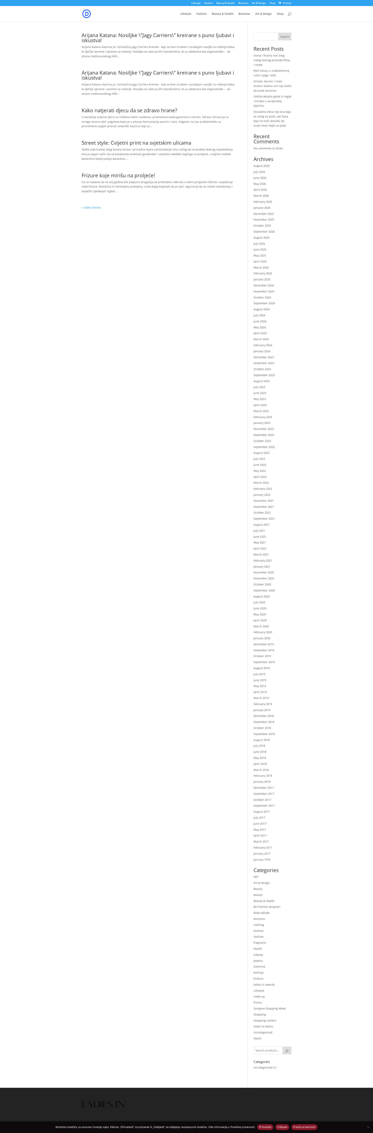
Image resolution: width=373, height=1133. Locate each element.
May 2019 (260, 686)
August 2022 (262, 453)
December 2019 (264, 644)
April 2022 (260, 477)
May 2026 (260, 184)
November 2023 (264, 363)
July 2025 (259, 243)
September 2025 (264, 231)
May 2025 (260, 255)
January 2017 (262, 853)
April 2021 (260, 548)
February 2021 (263, 560)
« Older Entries (91, 207)
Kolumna (259, 966)
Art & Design (259, 3)
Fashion (208, 3)
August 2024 (262, 309)
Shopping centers (265, 1020)
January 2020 (262, 638)
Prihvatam (265, 1127)
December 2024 (264, 285)
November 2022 (264, 435)
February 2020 (263, 632)
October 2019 (262, 656)
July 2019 (259, 674)
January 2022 (262, 495)
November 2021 (264, 507)
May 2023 (260, 399)
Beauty (258, 889)
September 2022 (264, 447)
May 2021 (260, 542)
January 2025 (262, 279)
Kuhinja (259, 972)
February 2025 (263, 273)
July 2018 (259, 746)
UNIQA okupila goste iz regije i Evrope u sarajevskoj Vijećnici (272, 101)
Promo (258, 1002)
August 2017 (262, 811)
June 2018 (260, 752)
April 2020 (260, 620)
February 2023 (263, 417)
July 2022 (259, 459)
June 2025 (260, 249)
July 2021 (259, 530)
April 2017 (260, 835)
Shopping (260, 1014)
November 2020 (264, 578)
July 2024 (259, 315)
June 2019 (260, 680)
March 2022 (261, 482)
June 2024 (260, 321)
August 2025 (262, 237)
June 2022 (260, 465)
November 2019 (264, 650)
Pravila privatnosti (304, 1127)
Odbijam (282, 1127)
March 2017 (261, 841)
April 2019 (260, 692)
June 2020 (260, 608)
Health (258, 948)
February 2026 (263, 201)
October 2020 (262, 584)
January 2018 (262, 781)
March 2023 (261, 411)
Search (284, 36)
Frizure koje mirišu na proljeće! (118, 175)
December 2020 (264, 572)
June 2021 (260, 536)
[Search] (286, 1050)
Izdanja (258, 954)
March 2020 (261, 626)
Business (243, 3)
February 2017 (263, 847)
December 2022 (264, 429)
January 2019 (262, 710)
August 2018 (262, 740)
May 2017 (260, 829)
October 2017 (262, 800)
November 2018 (264, 722)
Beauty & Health (225, 3)
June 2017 (260, 823)
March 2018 (261, 770)
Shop (272, 3)
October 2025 (262, 225)
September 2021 (264, 518)
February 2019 (263, 704)
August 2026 (262, 166)
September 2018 (264, 734)
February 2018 (263, 775)
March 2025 (261, 267)
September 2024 (264, 303)
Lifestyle (196, 3)
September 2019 (264, 662)
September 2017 (264, 805)
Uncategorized (263, 1032)
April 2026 (260, 189)
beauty (258, 895)
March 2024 (261, 339)
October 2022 (262, 441)
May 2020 (260, 614)
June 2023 (260, 393)
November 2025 (264, 219)
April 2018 (260, 764)
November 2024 (264, 291)
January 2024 (262, 351)
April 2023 (260, 405)
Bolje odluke (261, 913)
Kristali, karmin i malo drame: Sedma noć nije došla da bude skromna (272, 85)
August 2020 (262, 596)
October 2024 (262, 297)
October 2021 (262, 512)
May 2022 (260, 471)
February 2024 (263, 345)
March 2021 (261, 554)
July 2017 (259, 817)
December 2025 (264, 214)
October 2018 (262, 728)
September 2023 (264, 375)
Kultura (258, 978)
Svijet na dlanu (263, 1026)
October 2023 (262, 369)
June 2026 (260, 178)
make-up (259, 996)
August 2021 (262, 524)
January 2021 (262, 566)
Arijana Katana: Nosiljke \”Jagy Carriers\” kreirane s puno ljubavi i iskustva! (158, 38)
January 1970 (262, 859)
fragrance (260, 942)
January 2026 (262, 208)
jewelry (258, 961)
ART (256, 877)
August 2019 (262, 668)
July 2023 (259, 387)
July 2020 (259, 602)
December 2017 (264, 788)
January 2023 (262, 423)
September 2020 (264, 590)
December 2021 (264, 501)
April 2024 (260, 333)
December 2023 (264, 357)
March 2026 (261, 195)
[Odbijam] (368, 1127)
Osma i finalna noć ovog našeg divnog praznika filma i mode (272, 60)
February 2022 (263, 488)
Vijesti (257, 1038)
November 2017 (264, 794)
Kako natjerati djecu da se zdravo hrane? (129, 110)
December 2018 (264, 716)
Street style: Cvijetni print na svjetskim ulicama (136, 142)
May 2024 (260, 327)
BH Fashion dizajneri (267, 907)
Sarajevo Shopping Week (270, 1008)
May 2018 (260, 758)
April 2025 (260, 261)
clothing (259, 925)
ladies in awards (264, 984)
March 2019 (261, 698)
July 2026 (259, 172)
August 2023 (262, 381)
